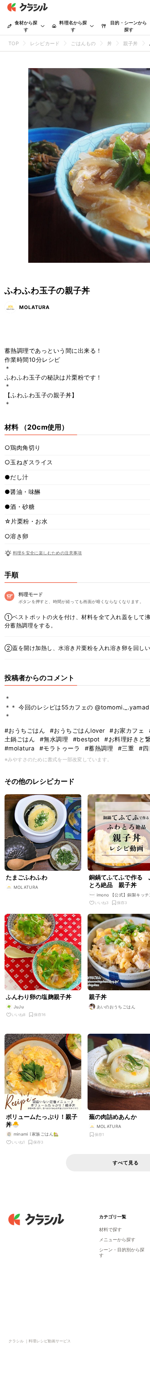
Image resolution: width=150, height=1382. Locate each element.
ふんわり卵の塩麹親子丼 (39, 996)
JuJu (19, 1006)
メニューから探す (117, 1239)
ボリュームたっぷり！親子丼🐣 (42, 1120)
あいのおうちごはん (116, 1006)
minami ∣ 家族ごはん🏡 (36, 1134)
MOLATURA (34, 307)
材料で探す (110, 1229)
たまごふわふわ (27, 877)
